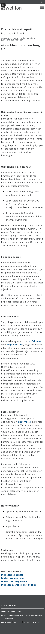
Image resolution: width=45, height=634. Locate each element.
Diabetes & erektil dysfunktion (18, 584)
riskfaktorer (34, 341)
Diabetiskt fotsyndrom (14, 581)
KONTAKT (37, 622)
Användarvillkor (34, 615)
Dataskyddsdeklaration (12, 615)
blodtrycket (24, 421)
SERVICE (27, 622)
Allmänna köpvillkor (11, 612)
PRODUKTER (6, 622)
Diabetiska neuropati (13, 578)
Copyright (9, 619)
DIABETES (17, 622)
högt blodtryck (15, 344)
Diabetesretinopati (12, 574)
